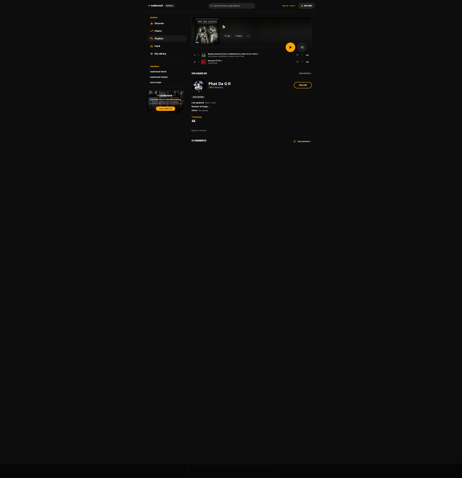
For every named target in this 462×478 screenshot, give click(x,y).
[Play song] (290, 47)
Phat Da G (217, 84)
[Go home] (155, 5)
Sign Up (285, 6)
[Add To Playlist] (198, 55)
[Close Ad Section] (181, 93)
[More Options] (302, 55)
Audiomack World (158, 71)
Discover (159, 23)
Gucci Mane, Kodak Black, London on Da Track (226, 56)
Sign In (292, 6)
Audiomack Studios (159, 77)
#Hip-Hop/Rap (198, 97)
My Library (160, 53)
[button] (251, 55)
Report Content (199, 130)
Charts (158, 30)
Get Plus (170, 6)
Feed (157, 46)
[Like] (297, 55)
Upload (308, 5)
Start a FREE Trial (165, 108)
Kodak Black (213, 63)
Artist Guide (155, 82)
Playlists (158, 38)
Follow (303, 85)
